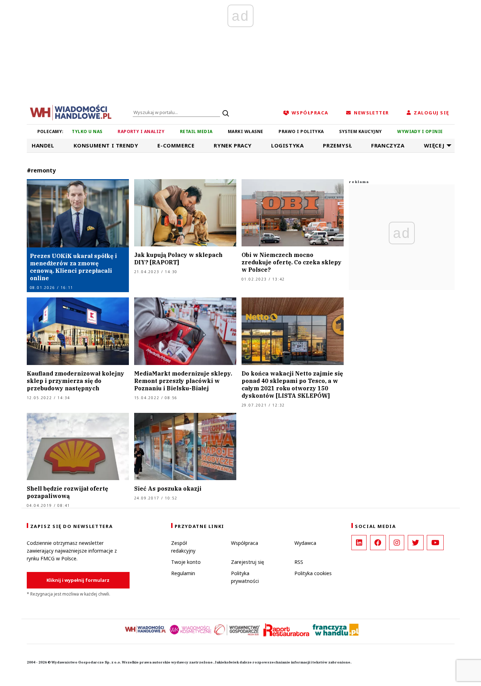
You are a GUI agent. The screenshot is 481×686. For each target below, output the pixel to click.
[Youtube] (435, 542)
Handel (43, 145)
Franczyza (387, 145)
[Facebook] (378, 542)
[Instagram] (396, 542)
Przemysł (337, 145)
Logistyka (287, 145)
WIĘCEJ (434, 145)
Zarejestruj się (247, 562)
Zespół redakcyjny (183, 547)
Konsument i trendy (106, 145)
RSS (298, 562)
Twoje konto (186, 562)
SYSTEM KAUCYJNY (360, 131)
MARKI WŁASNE (245, 131)
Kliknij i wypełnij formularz (78, 580)
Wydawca (305, 543)
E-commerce (175, 145)
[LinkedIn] (359, 542)
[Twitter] (416, 542)
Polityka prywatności (245, 577)
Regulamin (183, 573)
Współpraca (244, 543)
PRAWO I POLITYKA (301, 131)
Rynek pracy (233, 145)
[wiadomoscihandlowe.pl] (71, 112)
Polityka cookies (313, 573)
